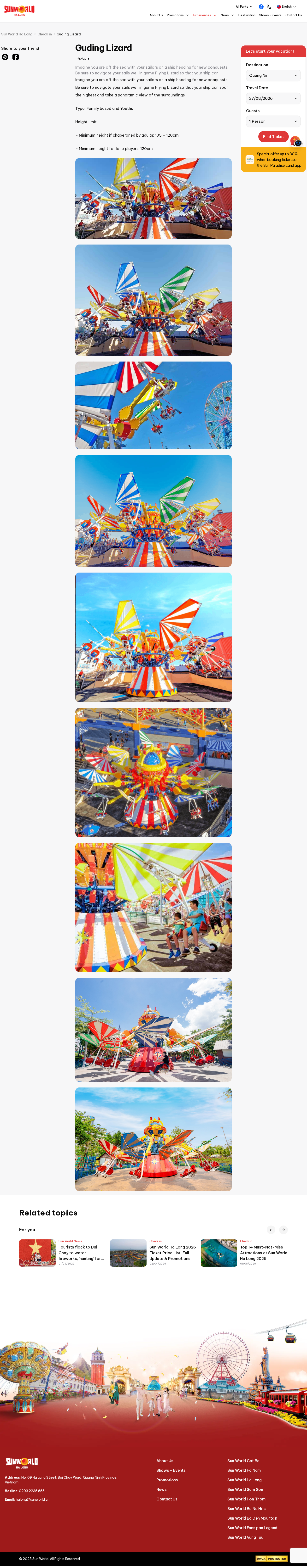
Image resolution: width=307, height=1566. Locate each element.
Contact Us (293, 15)
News (161, 1489)
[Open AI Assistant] (296, 141)
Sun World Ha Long (244, 1479)
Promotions (167, 1479)
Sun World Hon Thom (246, 1499)
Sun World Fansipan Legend (252, 1527)
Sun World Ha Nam (244, 1470)
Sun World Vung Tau (245, 1537)
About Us (156, 15)
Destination (246, 15)
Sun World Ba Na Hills (246, 1508)
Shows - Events (270, 15)
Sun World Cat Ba (243, 1460)
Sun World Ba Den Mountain (252, 1518)
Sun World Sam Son (245, 1489)
